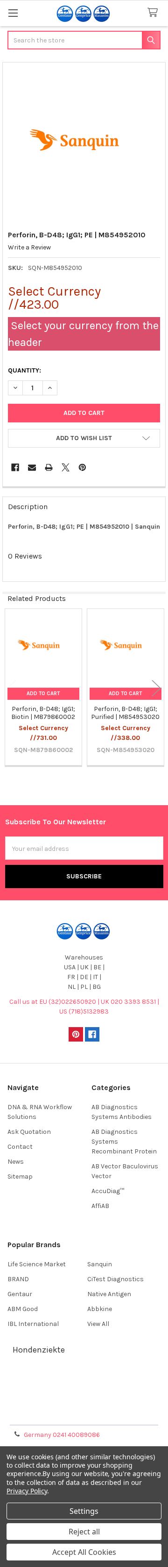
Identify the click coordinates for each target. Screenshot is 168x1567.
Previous (11, 688)
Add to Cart (43, 693)
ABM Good (22, 1309)
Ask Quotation (29, 1132)
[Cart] (154, 13)
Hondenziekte (39, 1350)
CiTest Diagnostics (115, 1279)
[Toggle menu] (13, 13)
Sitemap (20, 1176)
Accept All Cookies (84, 1552)
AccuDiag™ (107, 1191)
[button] (84, 438)
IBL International (33, 1324)
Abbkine (99, 1309)
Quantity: (24, 370)
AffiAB (100, 1206)
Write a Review (29, 247)
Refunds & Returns (84, 1403)
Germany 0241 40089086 (62, 1435)
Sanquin (99, 1264)
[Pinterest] (82, 467)
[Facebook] (15, 467)
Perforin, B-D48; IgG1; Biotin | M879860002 (43, 713)
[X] (65, 467)
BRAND (18, 1279)
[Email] (32, 467)
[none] (84, 144)
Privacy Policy (84, 1414)
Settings (84, 1511)
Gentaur (19, 1294)
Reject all (84, 1531)
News (15, 1162)
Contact (20, 1147)
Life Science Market (36, 1264)
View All (98, 1324)
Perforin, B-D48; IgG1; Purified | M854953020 (125, 713)
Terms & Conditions (84, 1381)
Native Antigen (109, 1294)
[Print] (49, 467)
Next (156, 688)
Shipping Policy (84, 1392)
